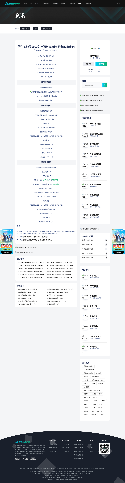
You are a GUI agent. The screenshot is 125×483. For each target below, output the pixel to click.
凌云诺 (93, 408)
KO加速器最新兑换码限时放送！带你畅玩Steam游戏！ (63, 268)
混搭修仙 (101, 415)
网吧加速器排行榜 (87, 253)
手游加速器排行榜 (87, 249)
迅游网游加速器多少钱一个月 (27, 295)
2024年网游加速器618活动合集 (92, 390)
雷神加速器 (94, 143)
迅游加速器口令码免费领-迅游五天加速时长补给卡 (62, 265)
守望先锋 (55, 180)
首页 (25, 4)
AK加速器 (94, 204)
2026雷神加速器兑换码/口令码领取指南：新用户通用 (63, 271)
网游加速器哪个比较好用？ (26, 298)
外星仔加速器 (95, 154)
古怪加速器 (94, 194)
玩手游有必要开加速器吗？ (55, 295)
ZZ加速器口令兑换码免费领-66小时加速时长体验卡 (33, 265)
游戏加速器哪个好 (88, 373)
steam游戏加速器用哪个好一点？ (57, 301)
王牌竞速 (95, 401)
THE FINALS (95, 336)
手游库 (91, 448)
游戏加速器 (33, 4)
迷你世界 (95, 397)
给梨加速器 (94, 214)
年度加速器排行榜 (87, 258)
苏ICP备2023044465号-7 (71, 477)
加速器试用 (43, 468)
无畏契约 (93, 346)
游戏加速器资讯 (47, 29)
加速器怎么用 (95, 376)
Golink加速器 (95, 164)
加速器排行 (29, 468)
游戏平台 (72, 4)
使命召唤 (86, 394)
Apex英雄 (94, 285)
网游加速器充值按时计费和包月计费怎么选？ (60, 289)
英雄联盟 (93, 295)
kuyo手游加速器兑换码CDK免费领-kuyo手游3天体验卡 (34, 268)
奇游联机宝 (66, 451)
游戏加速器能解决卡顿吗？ (55, 298)
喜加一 (92, 468)
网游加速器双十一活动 (97, 380)
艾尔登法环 (87, 397)
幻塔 (100, 404)
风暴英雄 (56, 184)
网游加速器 (80, 468)
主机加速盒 (44, 4)
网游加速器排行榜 (87, 245)
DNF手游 (86, 383)
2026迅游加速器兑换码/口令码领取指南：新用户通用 (34, 271)
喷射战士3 (86, 376)
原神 (100, 394)
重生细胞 (93, 394)
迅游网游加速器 (96, 133)
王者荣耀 (99, 411)
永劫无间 (100, 383)
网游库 (91, 451)
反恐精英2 (94, 326)
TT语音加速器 (95, 174)
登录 (118, 4)
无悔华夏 (93, 404)
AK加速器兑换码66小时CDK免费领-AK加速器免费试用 (63, 262)
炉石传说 (46, 180)
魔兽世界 (93, 306)
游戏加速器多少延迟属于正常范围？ (58, 292)
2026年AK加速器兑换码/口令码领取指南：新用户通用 (34, 277)
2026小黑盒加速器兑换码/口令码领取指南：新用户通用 (64, 277)
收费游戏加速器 (53, 448)
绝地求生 (93, 275)
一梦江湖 (86, 408)
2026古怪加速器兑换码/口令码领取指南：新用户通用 (63, 274)
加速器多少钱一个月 (89, 369)
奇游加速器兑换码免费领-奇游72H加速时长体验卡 (33, 262)
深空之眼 (86, 404)
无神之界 (103, 401)
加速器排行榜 (25, 29)
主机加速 (98, 373)
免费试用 (88, 4)
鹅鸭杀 (93, 383)
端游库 (91, 444)
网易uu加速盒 (65, 448)
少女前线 (86, 411)
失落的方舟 (87, 401)
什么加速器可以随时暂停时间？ (27, 304)
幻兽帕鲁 (93, 316)
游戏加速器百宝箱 (88, 366)
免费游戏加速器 (53, 444)
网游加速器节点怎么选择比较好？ (28, 289)
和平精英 (86, 415)
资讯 (79, 4)
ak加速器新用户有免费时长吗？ (27, 292)
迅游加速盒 (66, 444)
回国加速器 (53, 451)
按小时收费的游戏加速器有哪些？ (28, 301)
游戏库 (63, 4)
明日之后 (100, 408)
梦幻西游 (93, 415)
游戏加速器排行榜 (87, 240)
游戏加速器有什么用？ (54, 304)
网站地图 (80, 477)
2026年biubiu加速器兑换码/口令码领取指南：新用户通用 (35, 274)
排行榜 (55, 4)
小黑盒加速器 (95, 184)
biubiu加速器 (95, 123)
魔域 (92, 411)
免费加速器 (87, 468)
